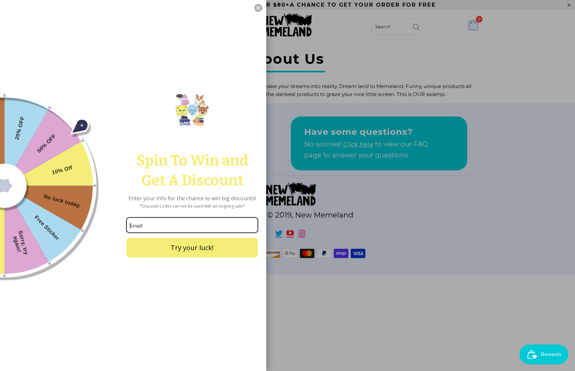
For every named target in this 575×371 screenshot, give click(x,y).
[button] (258, 8)
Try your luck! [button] (192, 247)
